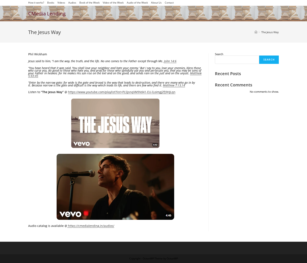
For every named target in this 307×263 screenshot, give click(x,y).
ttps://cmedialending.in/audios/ (92, 226)
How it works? (36, 3)
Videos (61, 3)
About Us (156, 3)
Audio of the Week (137, 3)
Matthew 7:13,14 (174, 85)
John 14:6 (170, 61)
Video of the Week (113, 3)
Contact (169, 3)
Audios (72, 3)
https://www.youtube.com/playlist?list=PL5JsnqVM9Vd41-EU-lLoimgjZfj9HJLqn (121, 92)
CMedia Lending (47, 13)
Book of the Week (89, 3)
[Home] (256, 32)
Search (219, 54)
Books (50, 3)
